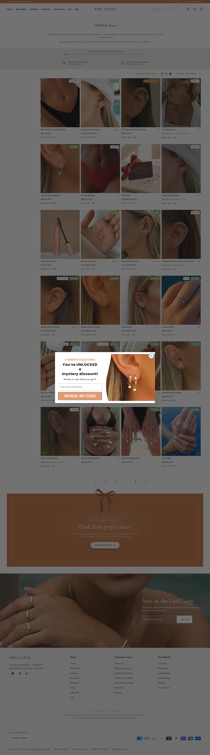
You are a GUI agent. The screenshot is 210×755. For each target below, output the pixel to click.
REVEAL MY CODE (80, 396)
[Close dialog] (151, 355)
